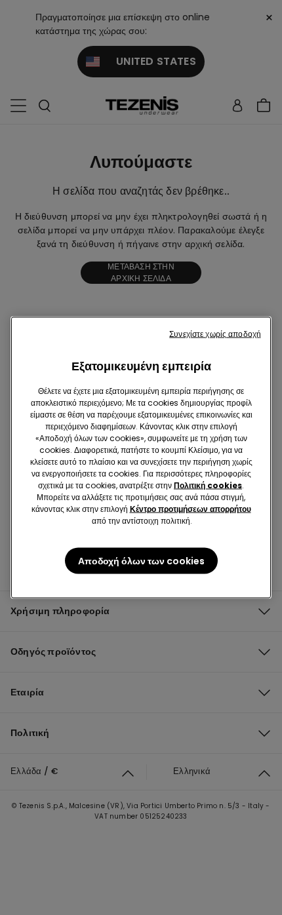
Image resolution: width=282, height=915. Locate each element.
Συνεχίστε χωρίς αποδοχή (215, 334)
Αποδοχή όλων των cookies (141, 561)
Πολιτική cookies (208, 485)
